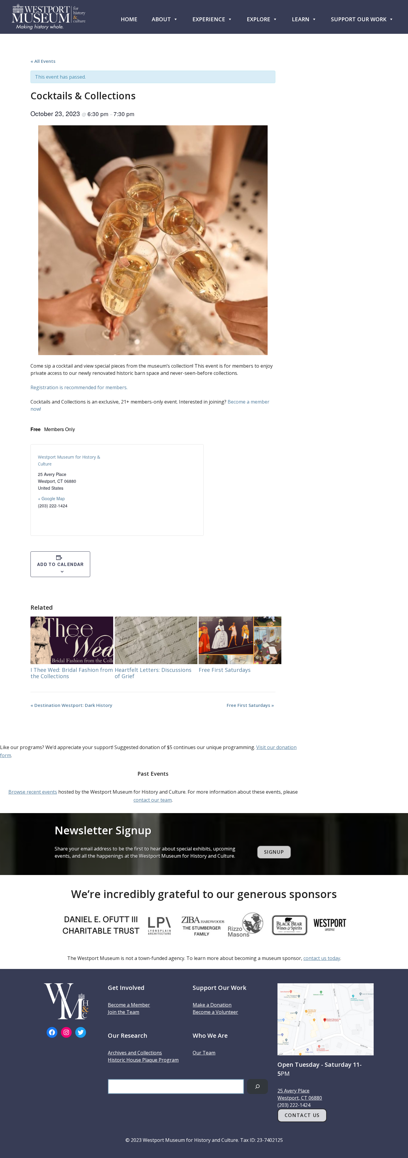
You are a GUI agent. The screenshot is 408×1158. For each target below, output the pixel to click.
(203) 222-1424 (293, 1105)
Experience (208, 19)
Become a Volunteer (215, 1012)
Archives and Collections (135, 1052)
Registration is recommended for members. (79, 387)
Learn (300, 19)
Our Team (204, 1052)
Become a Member (129, 1005)
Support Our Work (358, 19)
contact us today (321, 958)
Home (129, 19)
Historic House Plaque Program (143, 1060)
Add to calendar (60, 564)
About (161, 19)
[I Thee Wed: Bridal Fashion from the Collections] (71, 640)
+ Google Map (51, 498)
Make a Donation (212, 1005)
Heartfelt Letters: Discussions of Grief (153, 673)
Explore (258, 19)
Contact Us (302, 1115)
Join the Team (123, 1012)
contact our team (153, 800)
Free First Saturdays (225, 669)
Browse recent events (32, 792)
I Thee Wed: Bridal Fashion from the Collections (71, 673)
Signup (274, 852)
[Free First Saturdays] (240, 640)
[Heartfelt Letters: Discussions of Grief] (156, 640)
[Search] (257, 1086)
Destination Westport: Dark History (71, 705)
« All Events (43, 61)
